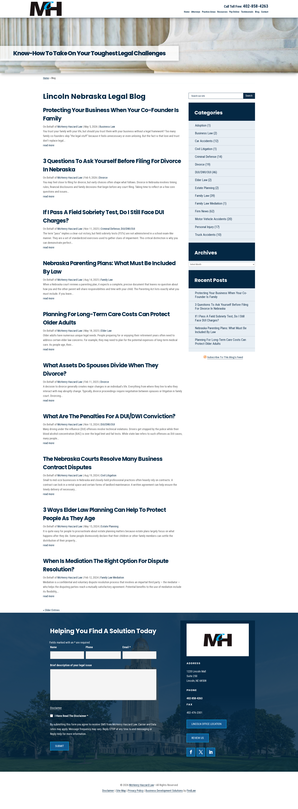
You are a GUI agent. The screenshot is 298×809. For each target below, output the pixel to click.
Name (53, 647)
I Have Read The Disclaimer (71, 715)
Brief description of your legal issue (71, 665)
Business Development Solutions (164, 790)
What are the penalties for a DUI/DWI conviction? (109, 416)
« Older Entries (51, 610)
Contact (264, 12)
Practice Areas (209, 12)
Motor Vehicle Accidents (210, 219)
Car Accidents (204, 141)
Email (126, 647)
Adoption (200, 125)
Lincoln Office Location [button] (206, 724)
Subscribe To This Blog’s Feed (225, 357)
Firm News (202, 211)
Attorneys (195, 12)
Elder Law (106, 330)
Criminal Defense (110, 228)
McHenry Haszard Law (69, 126)
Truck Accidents (205, 235)
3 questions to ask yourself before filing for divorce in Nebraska (221, 306)
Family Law (107, 279)
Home (187, 12)
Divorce (103, 177)
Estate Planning (109, 526)
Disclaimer (56, 708)
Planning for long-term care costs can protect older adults (220, 342)
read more (48, 145)
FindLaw (191, 790)
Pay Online (234, 12)
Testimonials (247, 12)
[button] (293, 790)
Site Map (121, 790)
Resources (222, 12)
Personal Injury (204, 227)
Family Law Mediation (112, 577)
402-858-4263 (255, 6)
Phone (89, 647)
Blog (257, 12)
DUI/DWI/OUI (128, 228)
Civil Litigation (108, 475)
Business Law (107, 126)
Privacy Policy (136, 790)
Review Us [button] (198, 738)
